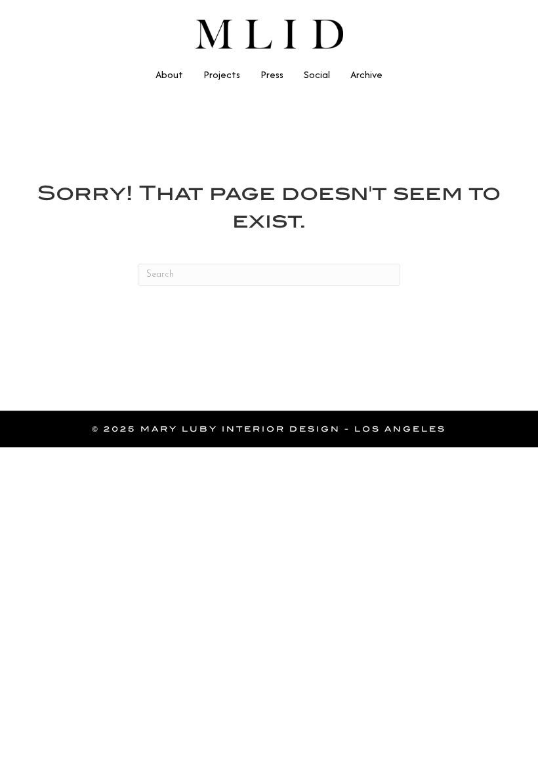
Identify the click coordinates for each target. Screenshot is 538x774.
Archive (366, 74)
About (169, 74)
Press (271, 74)
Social (317, 74)
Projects (221, 74)
